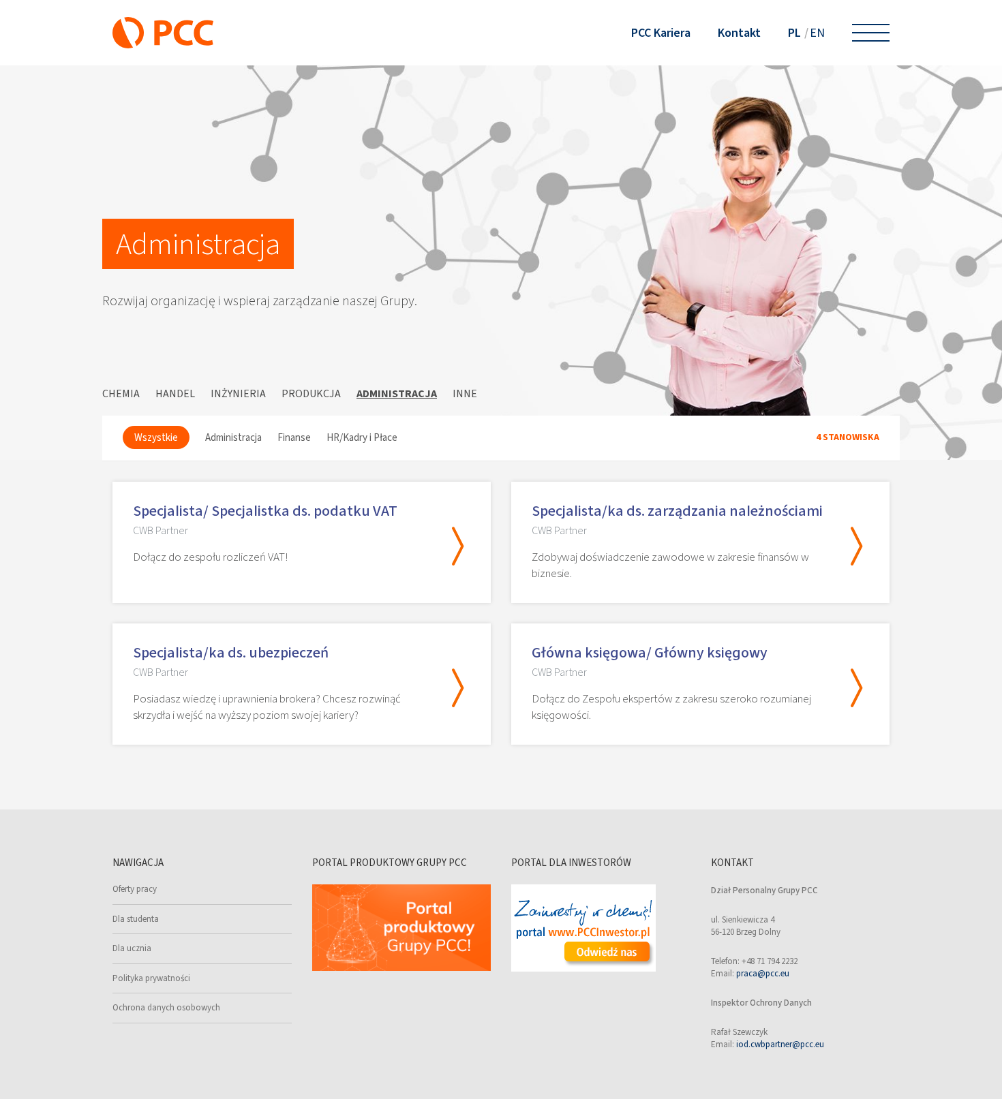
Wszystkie (156, 437)
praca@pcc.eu (762, 973)
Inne (465, 393)
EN (817, 33)
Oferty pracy (134, 889)
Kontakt (739, 33)
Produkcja (311, 393)
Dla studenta (135, 919)
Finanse (294, 437)
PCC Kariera (660, 33)
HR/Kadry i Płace (362, 437)
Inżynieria (238, 393)
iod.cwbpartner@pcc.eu (780, 1044)
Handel (175, 393)
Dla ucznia (131, 948)
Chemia (121, 393)
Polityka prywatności (151, 978)
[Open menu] (871, 33)
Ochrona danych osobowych (166, 1007)
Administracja (396, 393)
